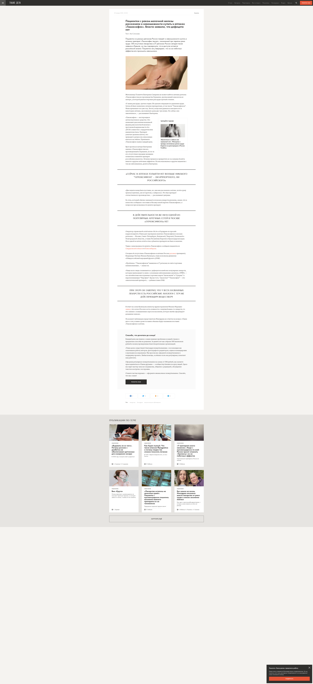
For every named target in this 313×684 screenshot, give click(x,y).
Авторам (237, 3)
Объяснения (115, 443)
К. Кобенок (149, 464)
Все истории (256, 3)
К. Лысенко (189, 509)
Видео (283, 3)
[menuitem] (3, 3)
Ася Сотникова (135, 34)
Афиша (289, 3)
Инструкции (275, 3)
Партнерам (246, 3)
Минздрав (140, 402)
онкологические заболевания (152, 402)
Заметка (196, 13)
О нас (230, 3)
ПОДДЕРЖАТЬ (289, 678)
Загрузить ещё (156, 519)
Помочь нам (306, 3)
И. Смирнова (124, 464)
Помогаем (265, 3)
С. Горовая (116, 509)
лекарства (132, 402)
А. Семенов (116, 464)
